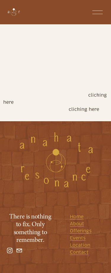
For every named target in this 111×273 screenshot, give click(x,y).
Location (80, 245)
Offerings (80, 231)
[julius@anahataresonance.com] (19, 250)
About (77, 224)
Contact (79, 252)
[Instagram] (10, 250)
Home (76, 216)
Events (78, 238)
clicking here (84, 109)
